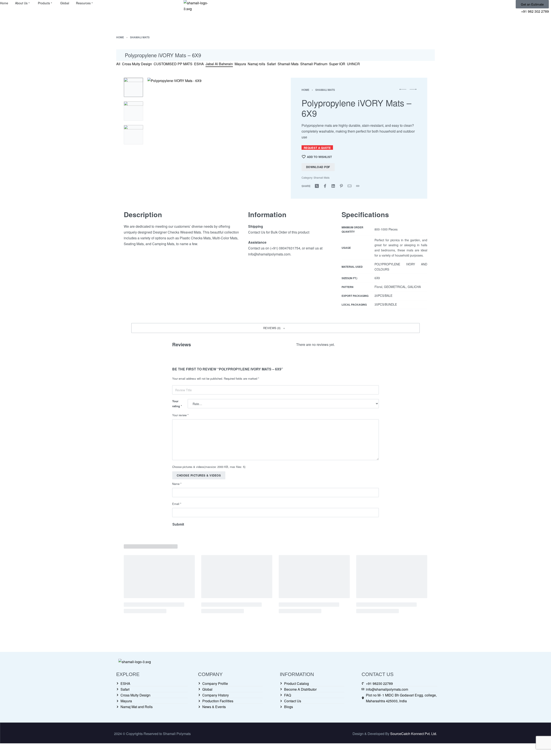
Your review (180, 415)
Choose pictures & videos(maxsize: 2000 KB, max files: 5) (208, 467)
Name (176, 484)
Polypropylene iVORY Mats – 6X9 (163, 55)
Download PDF (318, 167)
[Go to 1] (133, 87)
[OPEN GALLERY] (208, 139)
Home (120, 37)
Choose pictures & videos (199, 475)
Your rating (177, 403)
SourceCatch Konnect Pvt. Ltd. (413, 733)
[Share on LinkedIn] (333, 186)
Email (176, 504)
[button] (275, 328)
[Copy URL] (358, 186)
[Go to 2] (133, 111)
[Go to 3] (133, 134)
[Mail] (349, 186)
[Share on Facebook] (325, 186)
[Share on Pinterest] (341, 186)
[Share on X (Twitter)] (317, 186)
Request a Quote (317, 148)
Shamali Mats (140, 37)
